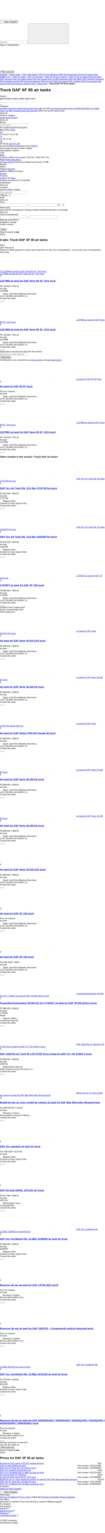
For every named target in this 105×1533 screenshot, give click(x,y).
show (3, 229)
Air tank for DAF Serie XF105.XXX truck (23, 640)
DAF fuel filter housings (93, 79)
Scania (89, 74)
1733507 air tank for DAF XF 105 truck (22, 585)
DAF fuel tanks (95, 77)
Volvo (95, 74)
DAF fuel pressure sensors (19, 84)
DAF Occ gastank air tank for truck (20, 1146)
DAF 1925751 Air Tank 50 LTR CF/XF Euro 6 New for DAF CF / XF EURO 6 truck (46, 1054)
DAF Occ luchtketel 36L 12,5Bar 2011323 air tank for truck (33, 1374)
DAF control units (39, 84)
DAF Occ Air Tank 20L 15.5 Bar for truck (18, 1468)
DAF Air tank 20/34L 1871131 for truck (22, 1190)
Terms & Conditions (9, 1497)
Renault (82, 74)
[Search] (48, 33)
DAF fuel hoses (61, 81)
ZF (9, 77)
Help (11, 1489)
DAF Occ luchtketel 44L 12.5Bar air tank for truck (22, 1484)
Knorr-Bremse (51, 74)
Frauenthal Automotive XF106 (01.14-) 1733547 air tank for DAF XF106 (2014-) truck (48, 1003)
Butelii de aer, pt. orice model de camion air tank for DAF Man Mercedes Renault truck (50, 1102)
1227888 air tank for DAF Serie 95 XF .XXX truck (28, 281)
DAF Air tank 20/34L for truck (13, 1466)
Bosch (35, 74)
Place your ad (7, 1447)
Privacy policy (24, 1497)
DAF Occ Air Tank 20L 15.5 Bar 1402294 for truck (28, 536)
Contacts (17, 1489)
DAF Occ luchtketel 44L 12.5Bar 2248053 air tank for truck (34, 1239)
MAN (61, 74)
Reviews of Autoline (50, 1497)
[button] (52, 58)
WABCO (4, 77)
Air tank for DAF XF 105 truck (17, 913)
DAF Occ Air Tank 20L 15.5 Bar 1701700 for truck (28, 488)
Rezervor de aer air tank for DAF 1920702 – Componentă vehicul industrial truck (46, 1328)
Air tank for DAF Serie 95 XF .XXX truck (18, 1477)
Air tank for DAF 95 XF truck (16, 386)
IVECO (41, 74)
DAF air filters (74, 81)
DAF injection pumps (9, 81)
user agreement (54, 360)
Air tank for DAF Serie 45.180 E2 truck (22, 687)
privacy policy (36, 360)
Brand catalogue (67, 1497)
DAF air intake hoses (22, 79)
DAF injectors (6, 79)
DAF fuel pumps (40, 79)
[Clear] (1, 104)
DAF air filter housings (58, 79)
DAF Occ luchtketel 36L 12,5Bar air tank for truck (22, 1473)
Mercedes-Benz (71, 74)
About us (4, 1489)
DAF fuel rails (47, 81)
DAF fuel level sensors (30, 81)
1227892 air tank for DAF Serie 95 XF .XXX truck (28, 432)
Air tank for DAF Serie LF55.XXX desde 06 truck (28, 733)
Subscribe (5, 357)
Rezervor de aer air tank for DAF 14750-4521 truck (29, 1285)
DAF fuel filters (75, 79)
